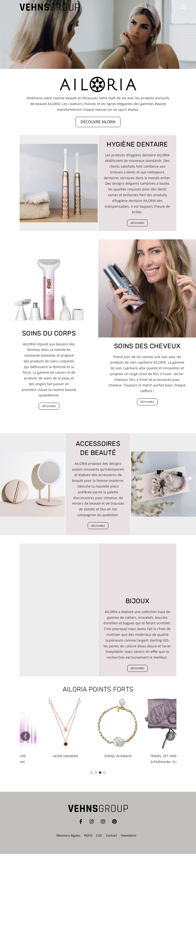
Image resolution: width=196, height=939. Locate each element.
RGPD (88, 835)
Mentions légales (68, 835)
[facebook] (81, 821)
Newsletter (128, 835)
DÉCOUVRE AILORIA (98, 121)
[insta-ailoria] (103, 821)
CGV (99, 835)
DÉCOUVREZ (137, 222)
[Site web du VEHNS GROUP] (49, 8)
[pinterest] (114, 821)
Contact (111, 835)
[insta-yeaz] (92, 821)
